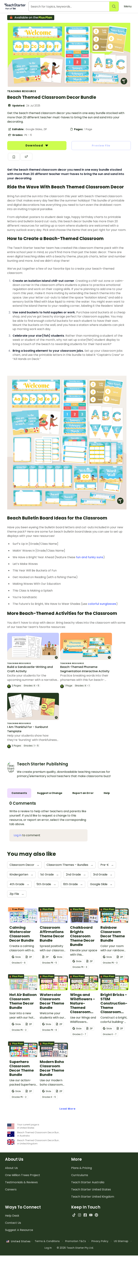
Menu (128, 6)
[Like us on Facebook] (85, 1215)
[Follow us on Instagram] (79, 1215)
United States (19, 1241)
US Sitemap (121, 1241)
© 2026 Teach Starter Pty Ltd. (75, 1248)
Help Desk (12, 1216)
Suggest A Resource (19, 1230)
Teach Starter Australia (87, 1182)
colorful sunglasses (102, 604)
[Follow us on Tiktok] (74, 1215)
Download (35, 145)
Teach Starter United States (91, 1189)
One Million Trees (22, 1175)
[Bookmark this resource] (14, 156)
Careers (11, 1189)
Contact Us (13, 1223)
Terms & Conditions (47, 1241)
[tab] (19, 793)
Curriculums (79, 1175)
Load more (67, 1108)
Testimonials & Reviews (21, 1182)
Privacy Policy (99, 1241)
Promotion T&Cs (75, 1241)
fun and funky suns (89, 557)
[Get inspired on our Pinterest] (96, 1215)
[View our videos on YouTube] (91, 1215)
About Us (11, 1168)
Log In (48, 1248)
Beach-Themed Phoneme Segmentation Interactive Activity (84, 669)
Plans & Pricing (81, 1168)
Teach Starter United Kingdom (92, 1197)
